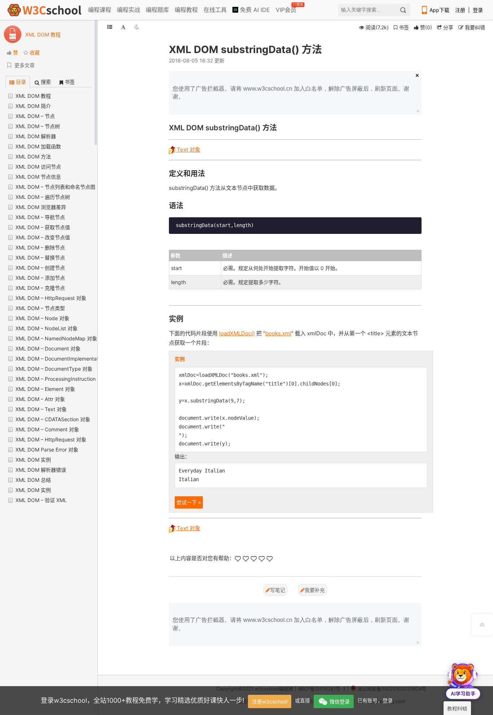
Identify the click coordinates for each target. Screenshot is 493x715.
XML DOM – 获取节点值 (43, 227)
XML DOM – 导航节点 (40, 217)
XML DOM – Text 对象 (41, 409)
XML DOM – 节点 (35, 116)
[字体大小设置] (123, 27)
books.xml (278, 333)
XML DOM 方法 (33, 156)
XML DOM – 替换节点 (40, 257)
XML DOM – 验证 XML (41, 500)
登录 (478, 10)
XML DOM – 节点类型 (40, 308)
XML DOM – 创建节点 (40, 268)
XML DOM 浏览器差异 (41, 207)
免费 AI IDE (254, 9)
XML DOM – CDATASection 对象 (53, 419)
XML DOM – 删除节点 (40, 247)
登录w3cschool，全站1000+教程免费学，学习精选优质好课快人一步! (142, 700)
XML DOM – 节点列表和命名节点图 (55, 187)
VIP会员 (286, 8)
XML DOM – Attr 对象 (40, 399)
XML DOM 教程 (33, 96)
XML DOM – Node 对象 (42, 318)
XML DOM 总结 (33, 480)
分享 (447, 27)
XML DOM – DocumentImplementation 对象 (66, 359)
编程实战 (128, 9)
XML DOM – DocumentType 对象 (54, 369)
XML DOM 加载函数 (38, 146)
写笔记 (277, 590)
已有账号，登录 (375, 700)
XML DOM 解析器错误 (41, 470)
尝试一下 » (188, 502)
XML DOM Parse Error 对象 (47, 449)
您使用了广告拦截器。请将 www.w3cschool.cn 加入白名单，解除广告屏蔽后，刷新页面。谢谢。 (291, 93)
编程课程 (99, 9)
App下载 (439, 10)
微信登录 (340, 701)
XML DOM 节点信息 (38, 177)
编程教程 (186, 9)
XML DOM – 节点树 (38, 126)
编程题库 (157, 9)
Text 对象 (187, 149)
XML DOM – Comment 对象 (47, 429)
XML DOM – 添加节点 (40, 278)
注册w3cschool (269, 701)
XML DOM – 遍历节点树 (43, 197)
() (426, 27)
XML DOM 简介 (33, 106)
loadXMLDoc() (237, 333)
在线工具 (215, 9)
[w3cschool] (44, 10)
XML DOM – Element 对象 (45, 389)
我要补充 (315, 590)
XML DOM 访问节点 (38, 167)
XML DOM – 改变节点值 (43, 237)
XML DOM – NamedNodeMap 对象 (56, 338)
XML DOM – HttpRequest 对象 (51, 298)
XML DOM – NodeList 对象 (47, 328)
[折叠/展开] (110, 27)
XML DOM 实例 (33, 460)
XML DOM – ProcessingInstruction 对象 (61, 379)
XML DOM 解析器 (36, 136)
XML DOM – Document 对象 (48, 348)
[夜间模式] (137, 27)
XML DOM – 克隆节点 (40, 288)
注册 (460, 10)
